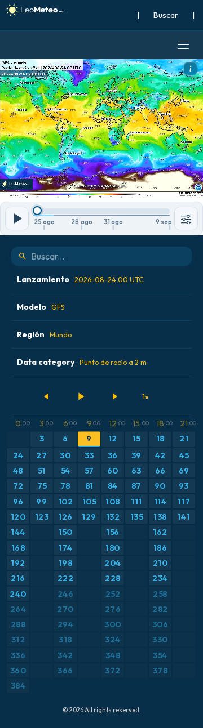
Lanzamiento (80, 279)
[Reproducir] (80, 396)
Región (44, 334)
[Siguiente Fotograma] (114, 396)
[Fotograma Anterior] (46, 396)
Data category (82, 362)
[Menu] (183, 45)
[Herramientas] (186, 218)
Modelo (41, 307)
